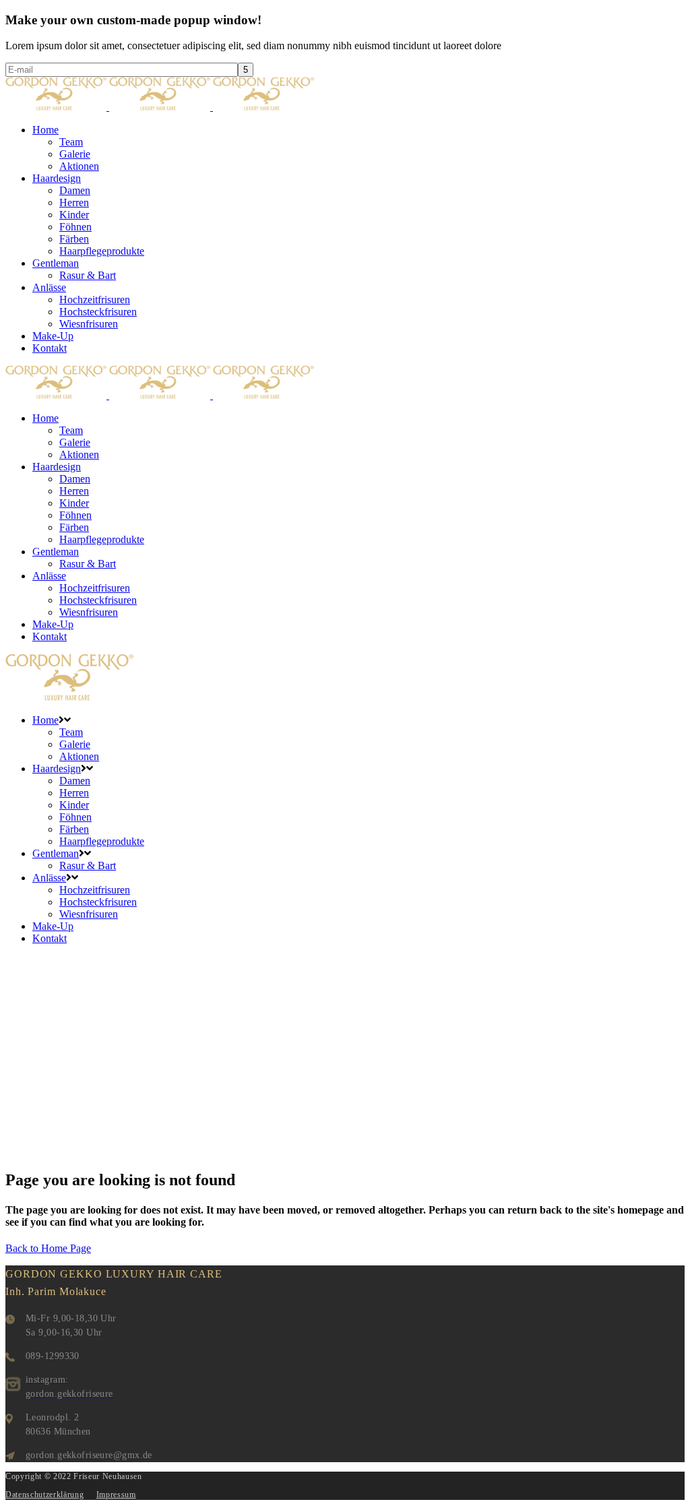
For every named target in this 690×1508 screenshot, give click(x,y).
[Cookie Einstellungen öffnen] (29, 1491)
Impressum (116, 1494)
